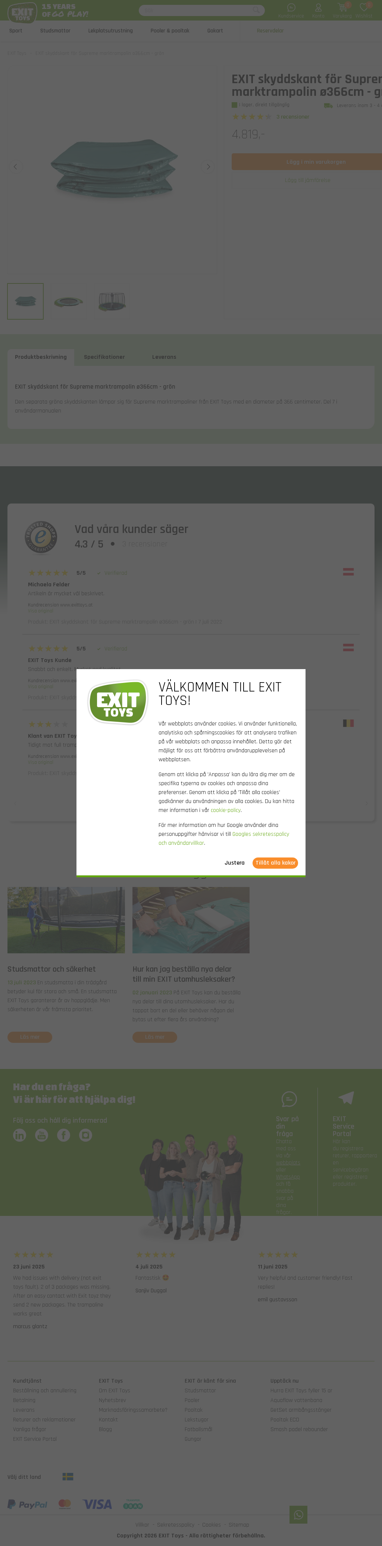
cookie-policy (226, 810)
